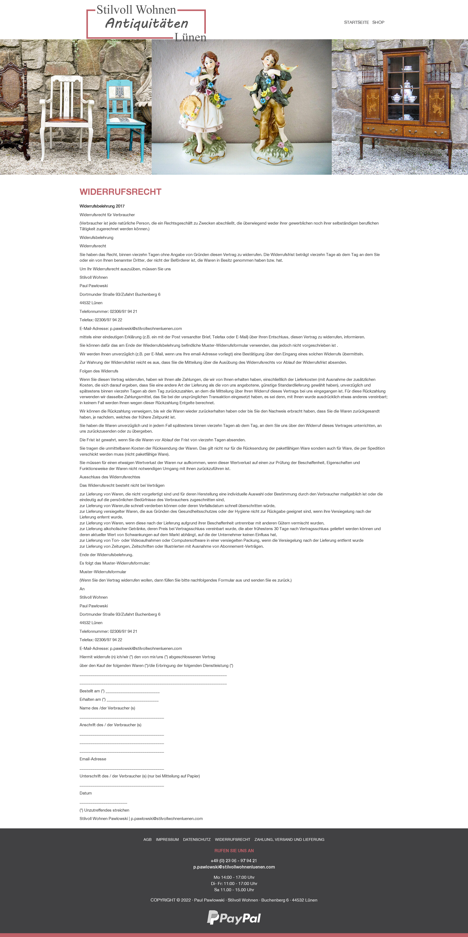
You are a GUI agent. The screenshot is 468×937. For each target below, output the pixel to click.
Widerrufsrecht (232, 839)
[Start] (148, 23)
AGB (148, 839)
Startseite (356, 22)
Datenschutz (197, 839)
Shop (378, 22)
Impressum (167, 839)
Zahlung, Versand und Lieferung (289, 839)
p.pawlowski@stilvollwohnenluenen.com (234, 866)
